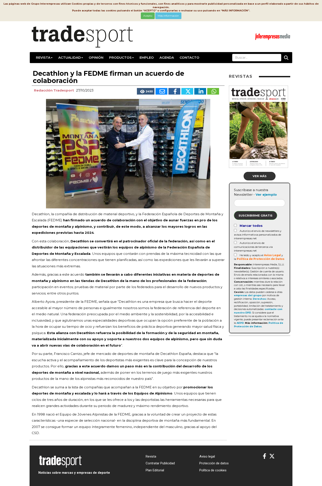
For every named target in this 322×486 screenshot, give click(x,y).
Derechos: (260, 298)
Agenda (166, 57)
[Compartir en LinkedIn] (200, 91)
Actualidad (69, 57)
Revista (43, 57)
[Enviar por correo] (161, 91)
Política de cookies (212, 470)
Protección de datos (214, 463)
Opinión (96, 57)
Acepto (147, 15)
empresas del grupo (248, 295)
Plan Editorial (155, 470)
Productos (120, 57)
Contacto (189, 57)
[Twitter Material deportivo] (272, 456)
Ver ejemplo (266, 194)
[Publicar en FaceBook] (174, 91)
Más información (168, 15)
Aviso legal (207, 456)
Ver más (260, 176)
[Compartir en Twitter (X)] (187, 91)
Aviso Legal (272, 255)
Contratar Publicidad (160, 463)
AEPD (240, 322)
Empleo (147, 57)
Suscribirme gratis (255, 215)
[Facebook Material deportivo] (264, 456)
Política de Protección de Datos (260, 259)
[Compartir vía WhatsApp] (213, 91)
